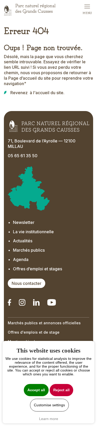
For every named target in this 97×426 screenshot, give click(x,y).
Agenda (20, 259)
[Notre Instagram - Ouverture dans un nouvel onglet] (22, 302)
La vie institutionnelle (33, 231)
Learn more (48, 419)
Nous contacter (26, 283)
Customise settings (49, 405)
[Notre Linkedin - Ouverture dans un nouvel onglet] (9, 302)
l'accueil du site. (48, 92)
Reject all (61, 390)
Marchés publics (29, 250)
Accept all (36, 390)
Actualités (22, 240)
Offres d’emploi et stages (37, 268)
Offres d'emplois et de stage (33, 332)
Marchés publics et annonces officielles (44, 323)
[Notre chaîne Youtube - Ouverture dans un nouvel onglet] (51, 302)
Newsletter (23, 222)
